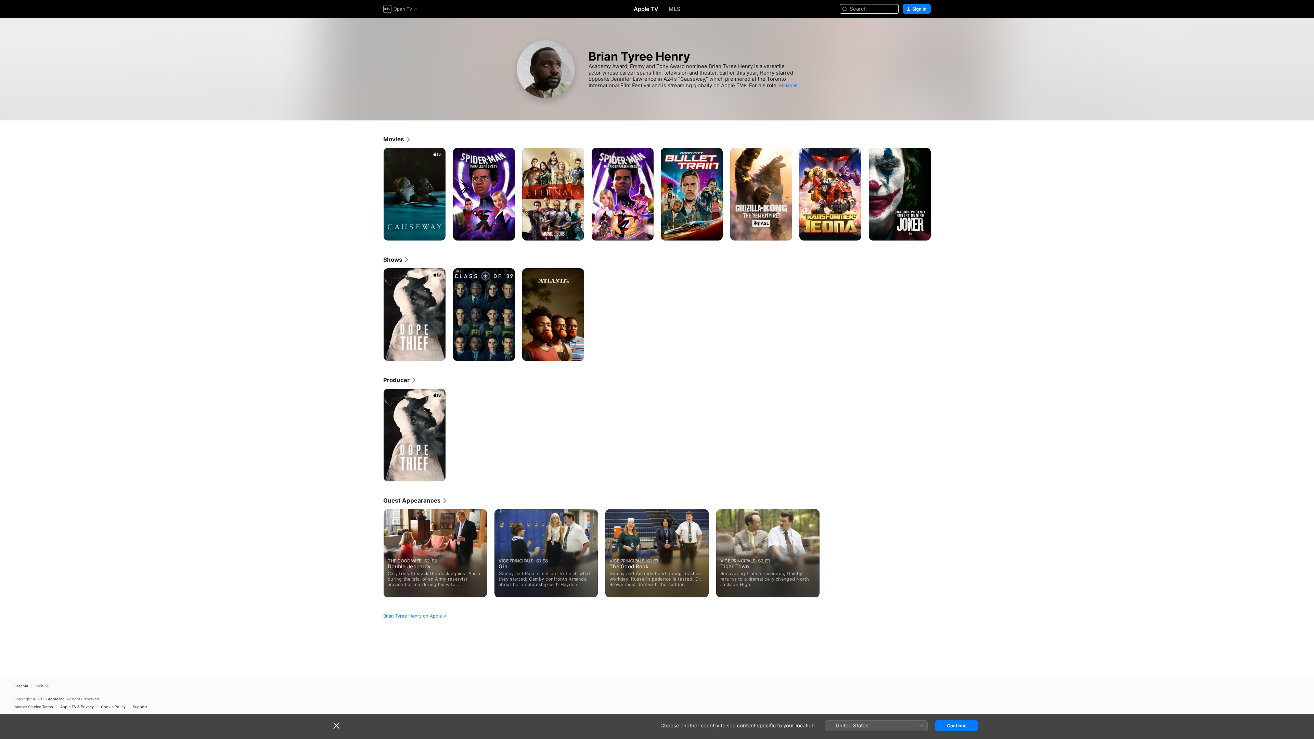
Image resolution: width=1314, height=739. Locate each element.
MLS (674, 8)
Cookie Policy (113, 707)
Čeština (42, 686)
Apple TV (646, 8)
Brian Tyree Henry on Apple (412, 616)
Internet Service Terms (33, 707)
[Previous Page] (376, 194)
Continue (957, 725)
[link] (397, 139)
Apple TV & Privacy (77, 707)
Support (140, 707)
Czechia (21, 686)
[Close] (336, 726)
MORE (791, 85)
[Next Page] (937, 194)
